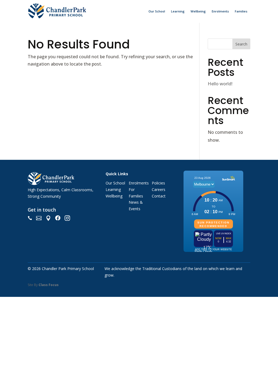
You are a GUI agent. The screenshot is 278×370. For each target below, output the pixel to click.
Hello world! (220, 84)
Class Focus (49, 285)
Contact (159, 196)
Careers (158, 189)
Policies (158, 183)
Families (241, 11)
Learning (178, 11)
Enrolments (220, 11)
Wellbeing (198, 11)
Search (241, 44)
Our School (157, 11)
